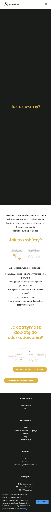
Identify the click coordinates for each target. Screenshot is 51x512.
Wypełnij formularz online (21, 380)
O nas (25, 427)
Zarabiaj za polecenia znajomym (25, 430)
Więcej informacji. (20, 508)
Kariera (25, 433)
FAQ (25, 408)
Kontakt (25, 462)
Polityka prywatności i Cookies (25, 465)
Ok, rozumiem (42, 501)
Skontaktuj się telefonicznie (29, 369)
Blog (25, 436)
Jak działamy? (25, 405)
